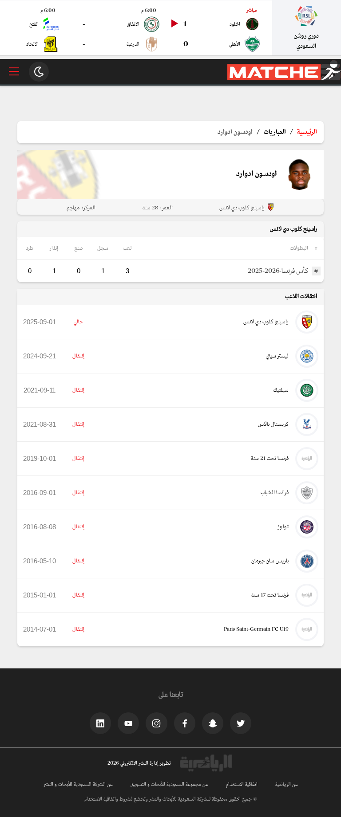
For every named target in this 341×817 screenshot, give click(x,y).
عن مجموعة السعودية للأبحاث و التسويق (169, 784)
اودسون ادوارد (235, 132)
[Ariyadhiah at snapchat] (212, 723)
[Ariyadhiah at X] (240, 723)
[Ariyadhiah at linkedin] (100, 723)
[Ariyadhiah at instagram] (156, 723)
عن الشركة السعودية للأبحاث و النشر (78, 784)
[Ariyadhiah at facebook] (184, 723)
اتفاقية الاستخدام (242, 784)
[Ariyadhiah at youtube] (128, 723)
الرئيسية (307, 132)
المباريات (275, 132)
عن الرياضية (286, 784)
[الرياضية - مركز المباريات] (284, 79)
